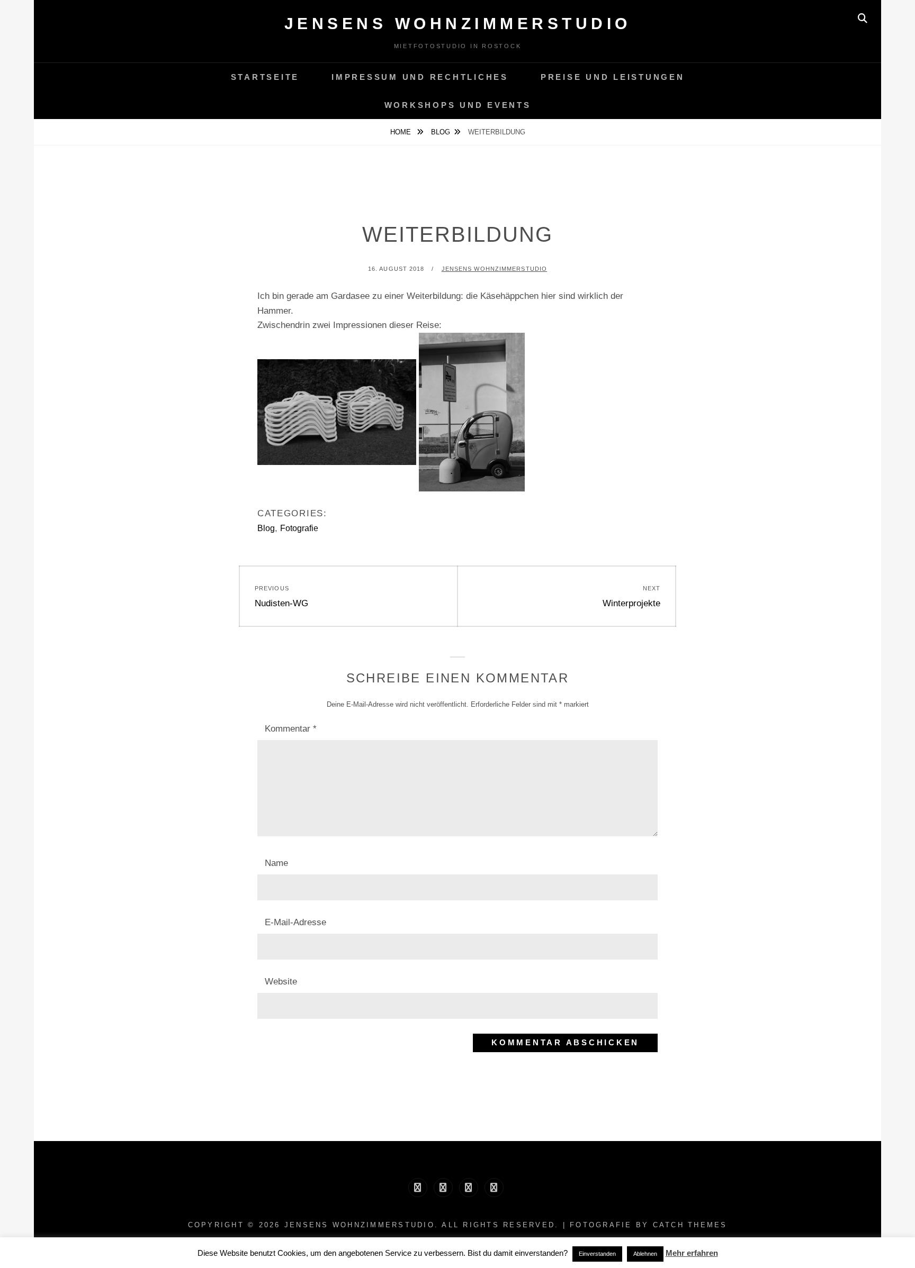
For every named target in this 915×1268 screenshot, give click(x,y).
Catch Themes (690, 1225)
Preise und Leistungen (613, 76)
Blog (440, 132)
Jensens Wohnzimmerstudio (457, 23)
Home (401, 132)
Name (276, 863)
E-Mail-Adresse (295, 922)
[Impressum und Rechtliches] (443, 1187)
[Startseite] (417, 1187)
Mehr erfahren (692, 1252)
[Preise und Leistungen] (468, 1187)
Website (281, 982)
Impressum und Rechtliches (419, 76)
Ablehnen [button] (645, 1254)
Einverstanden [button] (597, 1254)
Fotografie (299, 528)
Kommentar (291, 729)
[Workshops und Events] (494, 1187)
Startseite (265, 76)
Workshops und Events (457, 105)
